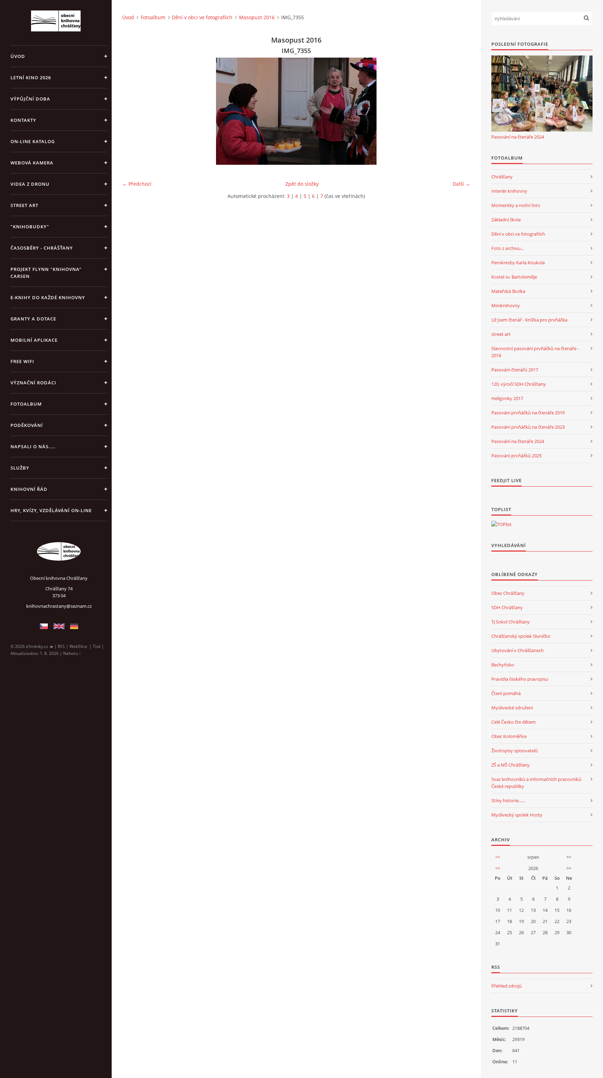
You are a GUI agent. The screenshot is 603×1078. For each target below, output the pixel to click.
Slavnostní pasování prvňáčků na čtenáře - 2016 (535, 352)
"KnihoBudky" (29, 226)
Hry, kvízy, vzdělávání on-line (51, 510)
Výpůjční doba (30, 99)
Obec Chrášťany (507, 593)
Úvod (17, 56)
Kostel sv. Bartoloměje (514, 277)
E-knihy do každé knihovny (47, 297)
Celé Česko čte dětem (513, 722)
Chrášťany (502, 176)
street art (501, 334)
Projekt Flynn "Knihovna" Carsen (46, 272)
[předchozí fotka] (133, 111)
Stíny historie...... (508, 800)
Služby (19, 468)
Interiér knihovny (509, 191)
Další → (461, 183)
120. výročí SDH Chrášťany (518, 384)
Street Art (24, 205)
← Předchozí (136, 183)
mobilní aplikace (34, 340)
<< (497, 857)
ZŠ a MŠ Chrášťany (510, 765)
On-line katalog (32, 141)
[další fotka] (459, 111)
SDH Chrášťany (507, 607)
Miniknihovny (505, 305)
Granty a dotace (33, 319)
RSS (61, 646)
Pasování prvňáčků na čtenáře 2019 (528, 412)
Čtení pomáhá (506, 693)
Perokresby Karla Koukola (518, 262)
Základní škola (506, 219)
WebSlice (78, 646)
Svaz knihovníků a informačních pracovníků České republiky (536, 782)
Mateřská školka (508, 291)
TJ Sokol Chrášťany (510, 622)
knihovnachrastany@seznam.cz (59, 606)
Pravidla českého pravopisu (519, 679)
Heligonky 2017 (507, 398)
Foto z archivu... (507, 248)
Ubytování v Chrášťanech (517, 650)
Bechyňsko (502, 665)
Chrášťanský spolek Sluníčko (520, 636)
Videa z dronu (30, 184)
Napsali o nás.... (32, 446)
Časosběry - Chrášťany (41, 248)
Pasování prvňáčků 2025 (516, 455)
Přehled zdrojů (506, 986)
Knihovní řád (28, 489)
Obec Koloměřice (509, 736)
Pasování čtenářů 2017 (514, 370)
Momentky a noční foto (515, 205)
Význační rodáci (33, 382)
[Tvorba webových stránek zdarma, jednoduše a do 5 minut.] (51, 647)
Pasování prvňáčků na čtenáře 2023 (528, 427)
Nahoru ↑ (72, 653)
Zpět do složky (302, 183)
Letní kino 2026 (30, 77)
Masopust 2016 (257, 17)
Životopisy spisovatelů (514, 750)
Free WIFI (22, 361)
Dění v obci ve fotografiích (202, 17)
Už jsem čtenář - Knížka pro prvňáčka (529, 320)
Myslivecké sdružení (512, 707)
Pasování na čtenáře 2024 (517, 137)
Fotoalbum (26, 404)
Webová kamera (31, 163)
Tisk (96, 646)
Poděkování (26, 425)
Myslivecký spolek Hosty (516, 815)
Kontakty (23, 120)
